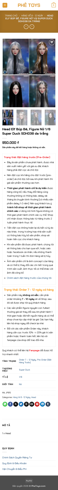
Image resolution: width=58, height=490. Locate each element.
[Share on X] (15, 404)
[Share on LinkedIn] (42, 404)
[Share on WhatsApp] (5, 404)
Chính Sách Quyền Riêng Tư (17, 457)
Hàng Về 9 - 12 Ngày (32, 15)
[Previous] (7, 73)
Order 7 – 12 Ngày (27, 359)
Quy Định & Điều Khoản (14, 463)
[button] (5, 5)
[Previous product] (32, 26)
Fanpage (34, 350)
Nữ (20, 384)
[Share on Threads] (26, 404)
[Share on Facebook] (10, 404)
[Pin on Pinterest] (37, 404)
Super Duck (24, 369)
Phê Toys (29, 5)
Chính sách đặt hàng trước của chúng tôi (29, 278)
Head (33, 397)
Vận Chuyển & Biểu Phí (14, 469)
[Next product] (26, 26)
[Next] (51, 73)
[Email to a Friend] (31, 404)
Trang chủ (11, 15)
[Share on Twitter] (21, 404)
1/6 (20, 377)
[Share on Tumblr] (48, 404)
